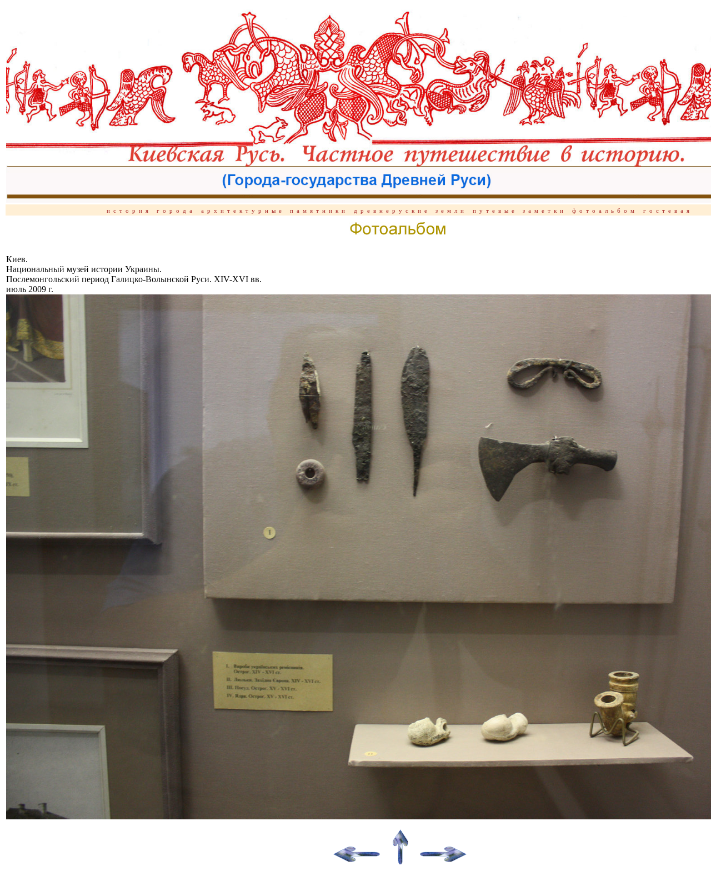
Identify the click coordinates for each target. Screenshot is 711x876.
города (176, 211)
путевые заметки (520, 211)
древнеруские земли (410, 211)
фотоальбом (605, 211)
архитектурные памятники (274, 211)
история (132, 211)
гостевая (668, 211)
